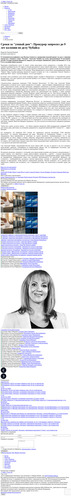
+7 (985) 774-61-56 (6, 1)
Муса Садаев (25, 172)
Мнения (7, 28)
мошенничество (10, 177)
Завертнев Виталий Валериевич (33, 336)
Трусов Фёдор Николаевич (28, 360)
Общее (10, 21)
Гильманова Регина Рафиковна (32, 266)
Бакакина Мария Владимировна (33, 261)
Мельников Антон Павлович (30, 346)
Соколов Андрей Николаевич (30, 260)
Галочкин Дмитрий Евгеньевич (33, 258)
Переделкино (28, 177)
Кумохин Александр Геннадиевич (35, 341)
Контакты (7, 467)
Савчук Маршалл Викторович (31, 351)
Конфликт (11, 15)
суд (16, 177)
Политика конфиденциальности (11, 492)
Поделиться (4, 185)
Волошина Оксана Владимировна (34, 333)
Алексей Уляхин (34, 172)
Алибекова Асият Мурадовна (30, 265)
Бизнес (10, 16)
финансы (45, 177)
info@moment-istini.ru (51, 476)
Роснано (35, 177)
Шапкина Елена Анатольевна (30, 361)
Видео (6, 6)
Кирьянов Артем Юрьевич (27, 340)
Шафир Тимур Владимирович (31, 363)
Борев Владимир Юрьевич (27, 366)
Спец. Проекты (9, 25)
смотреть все (5, 382)
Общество (11, 20)
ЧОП (40, 177)
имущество (51, 177)
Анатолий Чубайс (6, 172)
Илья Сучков (16, 172)
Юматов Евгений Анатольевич (32, 365)
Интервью (11, 23)
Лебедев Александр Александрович (36, 343)
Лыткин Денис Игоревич (27, 345)
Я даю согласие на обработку (19, 449)
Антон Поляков (45, 172)
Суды (10, 9)
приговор (21, 177)
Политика (11, 18)
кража (3, 177)
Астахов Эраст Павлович (26, 331)
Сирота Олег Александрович (30, 356)
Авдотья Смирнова (56, 172)
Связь (3, 494)
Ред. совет (7, 30)
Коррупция (11, 11)
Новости (7, 8)
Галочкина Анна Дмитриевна (30, 335)
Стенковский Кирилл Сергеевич (33, 358)
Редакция (7, 26)
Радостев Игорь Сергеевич (28, 350)
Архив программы (10, 461)
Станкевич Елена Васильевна (10, 330)
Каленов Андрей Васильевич (30, 338)
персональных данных (29, 449)
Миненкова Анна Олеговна (29, 263)
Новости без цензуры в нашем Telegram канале (8, 188)
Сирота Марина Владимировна (32, 355)
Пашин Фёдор (16, 348)
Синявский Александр (24, 353)
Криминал (11, 13)
